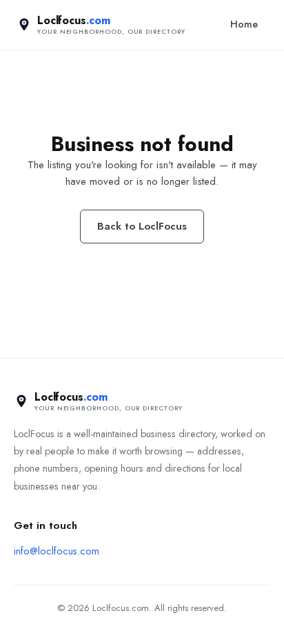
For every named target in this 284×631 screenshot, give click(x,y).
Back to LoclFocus (142, 226)
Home (244, 24)
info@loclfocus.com (56, 551)
